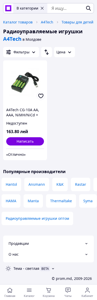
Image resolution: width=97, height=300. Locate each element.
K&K (60, 184)
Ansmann (36, 184)
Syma (88, 200)
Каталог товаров (18, 22)
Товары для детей (77, 22)
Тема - (26, 268)
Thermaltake (61, 200)
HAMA (11, 200)
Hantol (11, 184)
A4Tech (47, 22)
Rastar (80, 184)
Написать (25, 141)
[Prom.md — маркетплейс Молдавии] (8, 8)
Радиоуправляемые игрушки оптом (37, 218)
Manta (33, 200)
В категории (27, 8)
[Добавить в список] (41, 96)
